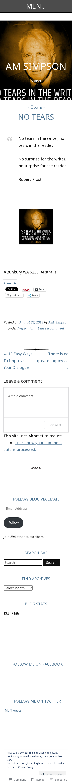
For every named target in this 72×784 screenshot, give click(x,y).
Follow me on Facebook (37, 664)
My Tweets (13, 710)
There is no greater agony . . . (53, 360)
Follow (13, 522)
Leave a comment (51, 328)
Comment (54, 425)
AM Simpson (36, 66)
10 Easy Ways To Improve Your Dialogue (17, 360)
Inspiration (26, 328)
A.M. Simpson (58, 322)
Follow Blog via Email (36, 499)
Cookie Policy (25, 767)
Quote (36, 107)
